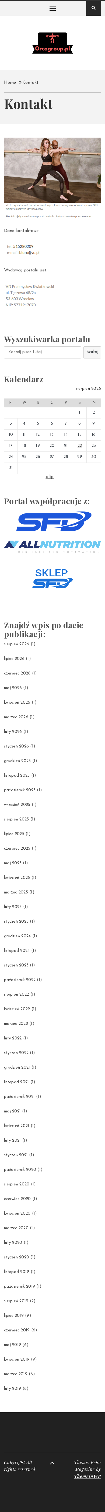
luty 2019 (12, 1389)
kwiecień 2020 (17, 1214)
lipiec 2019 (14, 1316)
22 (80, 446)
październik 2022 (20, 980)
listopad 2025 (17, 776)
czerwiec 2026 (17, 674)
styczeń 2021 (16, 1155)
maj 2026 (13, 688)
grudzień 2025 (17, 761)
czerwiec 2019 (17, 1330)
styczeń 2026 (16, 747)
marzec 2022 (16, 1024)
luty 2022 (13, 1038)
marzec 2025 (16, 892)
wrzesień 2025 (17, 805)
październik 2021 (19, 1097)
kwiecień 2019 (16, 1360)
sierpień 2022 (16, 995)
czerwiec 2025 (17, 849)
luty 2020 (13, 1243)
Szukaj (92, 352)
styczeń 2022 (16, 1053)
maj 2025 (13, 863)
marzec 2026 (16, 717)
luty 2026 (13, 732)
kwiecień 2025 (17, 878)
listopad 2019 (16, 1272)
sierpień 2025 (16, 820)
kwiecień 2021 (16, 1126)
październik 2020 (20, 1170)
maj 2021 (12, 1111)
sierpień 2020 (16, 1184)
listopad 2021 (16, 1082)
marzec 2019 (15, 1374)
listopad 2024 (17, 951)
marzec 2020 (16, 1228)
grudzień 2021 (17, 1068)
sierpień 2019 (16, 1301)
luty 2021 (12, 1141)
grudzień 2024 (17, 936)
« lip (50, 477)
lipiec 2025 (14, 834)
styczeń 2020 (16, 1257)
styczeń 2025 (16, 922)
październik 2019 (19, 1287)
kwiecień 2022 (17, 1009)
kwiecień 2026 (17, 703)
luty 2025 (13, 907)
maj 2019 (12, 1345)
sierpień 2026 (16, 644)
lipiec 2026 (14, 659)
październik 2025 (20, 790)
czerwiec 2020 (17, 1199)
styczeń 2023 (16, 965)
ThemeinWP (87, 1476)
